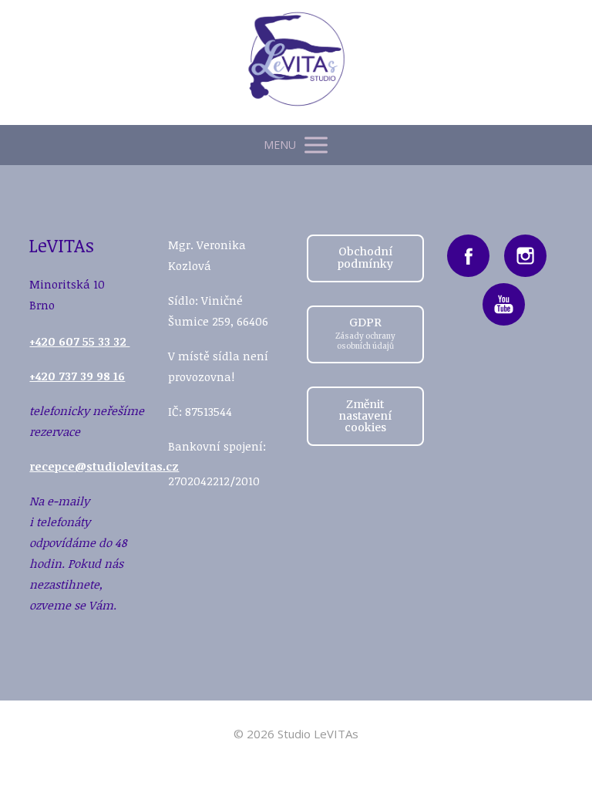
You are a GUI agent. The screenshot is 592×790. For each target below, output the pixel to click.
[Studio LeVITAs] (296, 62)
